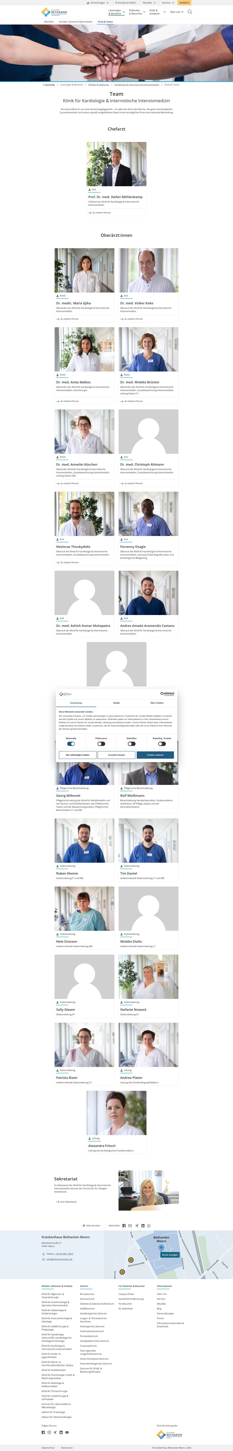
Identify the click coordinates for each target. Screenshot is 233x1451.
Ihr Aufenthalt (126, 1308)
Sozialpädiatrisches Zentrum (94, 1340)
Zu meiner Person (102, 212)
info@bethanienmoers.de (59, 1259)
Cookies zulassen (155, 755)
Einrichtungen (97, 2)
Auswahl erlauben (116, 755)
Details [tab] (116, 703)
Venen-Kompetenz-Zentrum (94, 1358)
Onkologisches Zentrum (92, 1326)
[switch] (101, 744)
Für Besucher (125, 1303)
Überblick (49, 21)
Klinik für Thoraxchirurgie (54, 1391)
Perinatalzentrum (89, 1336)
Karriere (166, 2)
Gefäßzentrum (87, 1308)
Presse (160, 1318)
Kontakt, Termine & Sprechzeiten (75, 21)
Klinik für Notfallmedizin (54, 1370)
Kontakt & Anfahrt (127, 2)
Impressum (67, 1447)
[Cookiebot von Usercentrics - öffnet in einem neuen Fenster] (162, 694)
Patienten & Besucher (135, 12)
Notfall (183, 2)
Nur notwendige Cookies (77, 755)
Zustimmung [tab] (76, 703)
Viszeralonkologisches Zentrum (96, 1363)
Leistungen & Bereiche (115, 12)
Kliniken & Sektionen (98, 84)
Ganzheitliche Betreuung (131, 1298)
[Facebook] (124, 1225)
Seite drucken (93, 1225)
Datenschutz (48, 1447)
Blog (159, 1308)
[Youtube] (67, 1432)
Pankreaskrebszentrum (92, 1331)
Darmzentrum (87, 1298)
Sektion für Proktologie (53, 1412)
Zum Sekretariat (68, 1201)
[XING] (137, 1225)
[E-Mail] (130, 1225)
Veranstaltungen (165, 1313)
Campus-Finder (126, 1294)
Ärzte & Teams (105, 21)
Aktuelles (148, 2)
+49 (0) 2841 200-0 (64, 1253)
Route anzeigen (170, 1254)
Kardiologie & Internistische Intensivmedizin (137, 84)
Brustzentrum (87, 1294)
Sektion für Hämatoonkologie (56, 1417)
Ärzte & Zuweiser (155, 12)
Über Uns (162, 1294)
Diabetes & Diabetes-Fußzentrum (97, 1303)
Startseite (50, 84)
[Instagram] (49, 1432)
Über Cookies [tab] (156, 703)
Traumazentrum (88, 1345)
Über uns (175, 11)
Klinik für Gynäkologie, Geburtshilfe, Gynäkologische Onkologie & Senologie (56, 1337)
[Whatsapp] (148, 1225)
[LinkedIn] (143, 1225)
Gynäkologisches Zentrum (93, 1313)
